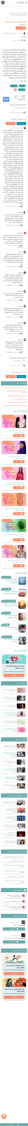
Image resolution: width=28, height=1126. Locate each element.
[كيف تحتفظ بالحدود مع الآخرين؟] (22, 629)
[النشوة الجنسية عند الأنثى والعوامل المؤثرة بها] (22, 617)
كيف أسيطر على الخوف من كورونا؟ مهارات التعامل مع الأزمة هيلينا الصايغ (15, 483)
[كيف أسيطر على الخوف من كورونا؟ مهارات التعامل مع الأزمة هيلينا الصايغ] (14, 473)
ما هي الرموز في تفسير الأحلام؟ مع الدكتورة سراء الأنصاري (16, 561)
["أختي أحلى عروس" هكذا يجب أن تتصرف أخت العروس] (14, 421)
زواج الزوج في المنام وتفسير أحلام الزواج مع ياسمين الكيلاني (15, 509)
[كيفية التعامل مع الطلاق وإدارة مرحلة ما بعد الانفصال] (22, 593)
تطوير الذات (19, 13)
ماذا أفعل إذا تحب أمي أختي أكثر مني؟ (16, 402)
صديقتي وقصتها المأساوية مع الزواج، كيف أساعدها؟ (16, 392)
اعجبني (18, 206)
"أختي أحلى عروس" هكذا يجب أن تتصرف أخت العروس (16, 431)
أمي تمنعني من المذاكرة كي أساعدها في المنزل (14, 405)
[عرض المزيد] (15, 89)
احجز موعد (13, 929)
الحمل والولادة (5, 577)
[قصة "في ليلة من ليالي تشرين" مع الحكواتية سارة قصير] (14, 447)
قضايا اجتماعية (12, 13)
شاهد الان (17, 435)
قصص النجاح (5, 442)
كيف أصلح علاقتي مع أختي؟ (19, 399)
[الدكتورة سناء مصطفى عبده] (25, 128)
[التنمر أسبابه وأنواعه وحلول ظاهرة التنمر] (22, 640)
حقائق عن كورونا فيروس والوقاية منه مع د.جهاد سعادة (14, 535)
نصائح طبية (5, 520)
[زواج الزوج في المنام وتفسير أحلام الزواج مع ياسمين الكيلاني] (14, 499)
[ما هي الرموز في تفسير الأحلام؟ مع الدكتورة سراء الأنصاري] (14, 551)
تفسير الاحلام (5, 494)
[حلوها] (26, 2)
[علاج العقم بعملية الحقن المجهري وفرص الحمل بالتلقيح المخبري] (22, 581)
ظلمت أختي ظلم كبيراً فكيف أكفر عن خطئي (15, 388)
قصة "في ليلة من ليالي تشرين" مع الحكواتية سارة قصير (16, 457)
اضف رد (14, 206)
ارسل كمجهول (11, 123)
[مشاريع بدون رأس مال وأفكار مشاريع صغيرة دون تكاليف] (22, 605)
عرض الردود (9, 245)
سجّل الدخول (21, 123)
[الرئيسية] (25, 13)
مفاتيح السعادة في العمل (7, 601)
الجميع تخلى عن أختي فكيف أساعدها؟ (18, 15)
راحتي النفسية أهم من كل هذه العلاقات (16, 396)
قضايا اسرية (4, 589)
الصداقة (3, 625)
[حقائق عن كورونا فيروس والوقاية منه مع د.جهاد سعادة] (14, 525)
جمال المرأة (4, 613)
